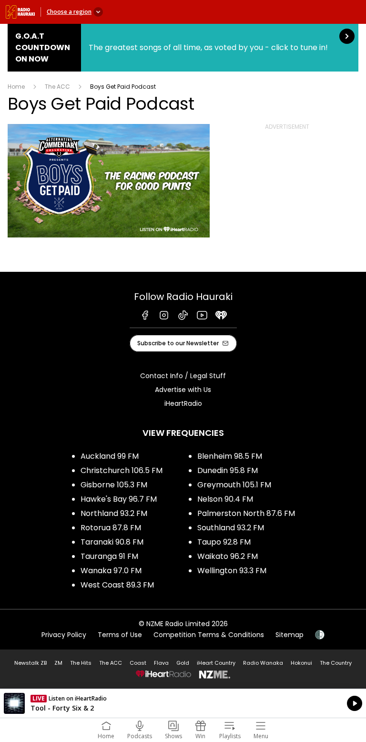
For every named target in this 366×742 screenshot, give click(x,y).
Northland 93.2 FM (114, 513)
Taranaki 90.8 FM (112, 541)
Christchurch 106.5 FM (122, 470)
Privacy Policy (63, 634)
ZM (58, 663)
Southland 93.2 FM (230, 527)
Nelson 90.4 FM (225, 499)
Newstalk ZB (30, 663)
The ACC (57, 86)
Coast (138, 663)
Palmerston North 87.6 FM (246, 513)
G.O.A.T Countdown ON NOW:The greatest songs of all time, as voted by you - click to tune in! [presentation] (183, 48)
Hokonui (301, 663)
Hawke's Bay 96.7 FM (119, 499)
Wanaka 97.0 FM (111, 570)
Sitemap (289, 634)
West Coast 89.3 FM (117, 584)
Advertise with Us (183, 389)
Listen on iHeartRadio (183, 703)
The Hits (81, 663)
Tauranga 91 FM (109, 556)
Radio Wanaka (263, 663)
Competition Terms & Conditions (208, 634)
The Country (336, 663)
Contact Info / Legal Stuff (183, 376)
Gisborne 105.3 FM (114, 484)
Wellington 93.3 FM (231, 570)
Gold (182, 663)
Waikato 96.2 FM (227, 556)
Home (16, 86)
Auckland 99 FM (110, 456)
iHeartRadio (183, 403)
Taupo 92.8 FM (224, 541)
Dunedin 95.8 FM (227, 470)
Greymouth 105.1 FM (234, 484)
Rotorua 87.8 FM (111, 527)
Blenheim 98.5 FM (229, 456)
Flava (161, 663)
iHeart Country (216, 663)
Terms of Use (120, 634)
